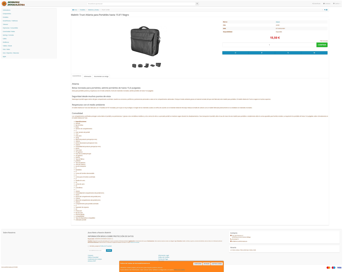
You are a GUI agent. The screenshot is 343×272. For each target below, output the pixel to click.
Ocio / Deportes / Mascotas (11, 53)
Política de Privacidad (135, 242)
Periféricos (6, 42)
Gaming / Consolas (8, 35)
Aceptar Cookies (217, 263)
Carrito (337, 3)
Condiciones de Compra (95, 259)
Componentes (7, 13)
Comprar (322, 45)
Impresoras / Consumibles (10, 28)
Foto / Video (6, 49)
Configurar (197, 263)
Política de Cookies (179, 270)
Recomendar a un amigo (101, 76)
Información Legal (163, 255)
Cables (5, 38)
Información (87, 76)
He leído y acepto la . (101, 246)
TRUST (278, 22)
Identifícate (317, 3)
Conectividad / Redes (9, 31)
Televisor (5, 24)
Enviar (109, 250)
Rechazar (206, 263)
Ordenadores (6, 10)
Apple (4, 56)
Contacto (327, 3)
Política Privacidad (93, 257)
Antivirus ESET (92, 261)
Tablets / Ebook (7, 46)
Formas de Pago (163, 259)
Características (77, 76)
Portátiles (5, 17)
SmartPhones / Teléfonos (10, 21)
